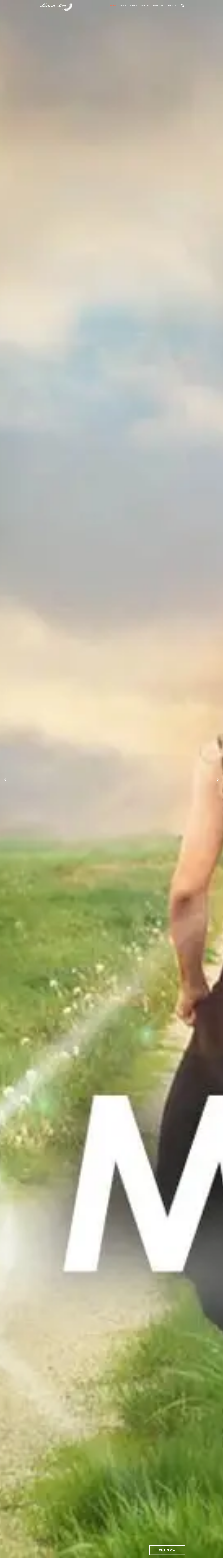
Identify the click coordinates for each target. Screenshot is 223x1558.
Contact (171, 5)
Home (113, 5)
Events (133, 5)
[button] (182, 5)
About (122, 5)
